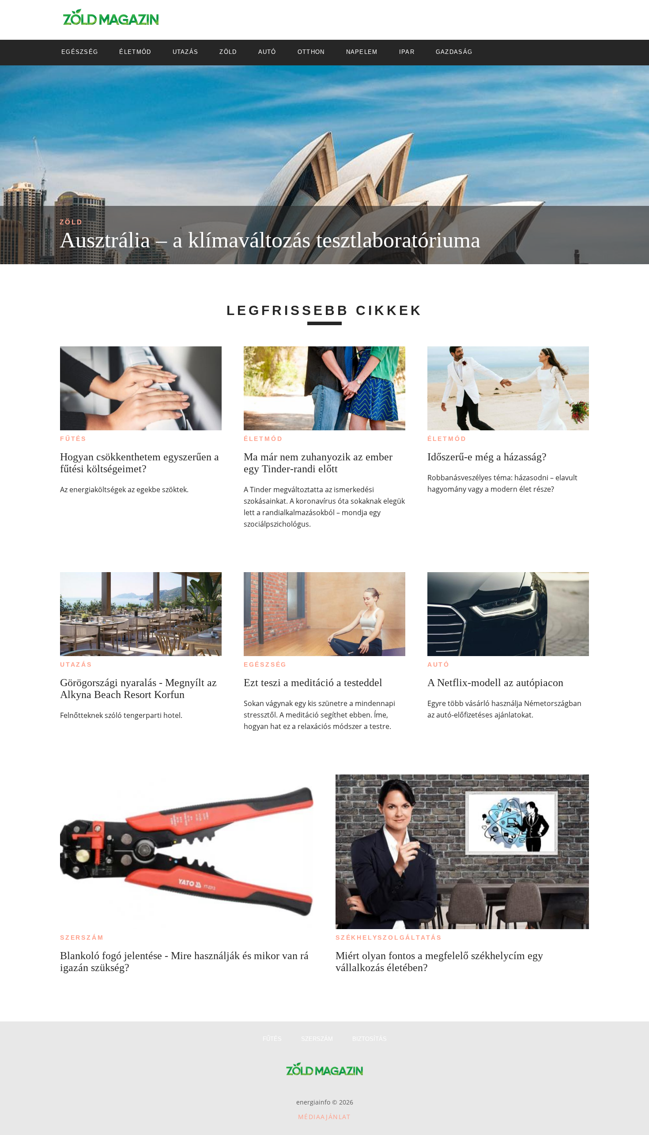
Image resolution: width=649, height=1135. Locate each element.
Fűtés (73, 438)
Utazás (76, 664)
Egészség (265, 664)
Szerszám (82, 937)
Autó (438, 664)
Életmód (263, 438)
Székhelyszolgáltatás (389, 937)
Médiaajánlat (324, 1116)
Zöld (71, 222)
